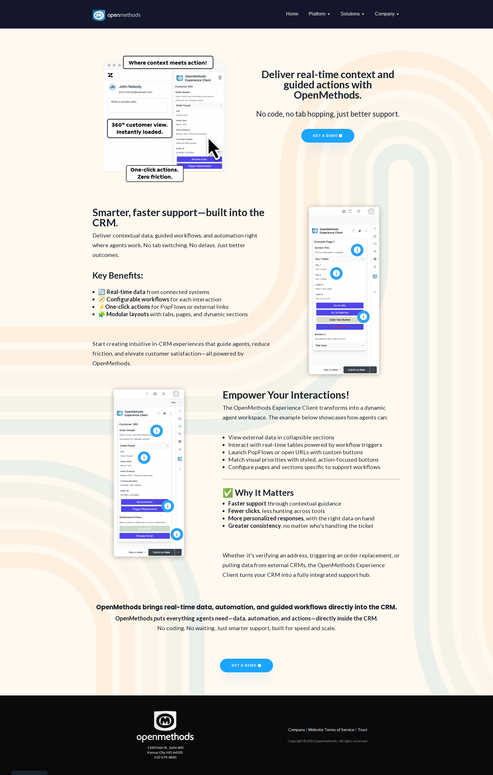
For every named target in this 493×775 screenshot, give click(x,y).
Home (292, 13)
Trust (362, 729)
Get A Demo (325, 135)
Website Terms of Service (331, 729)
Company (296, 729)
